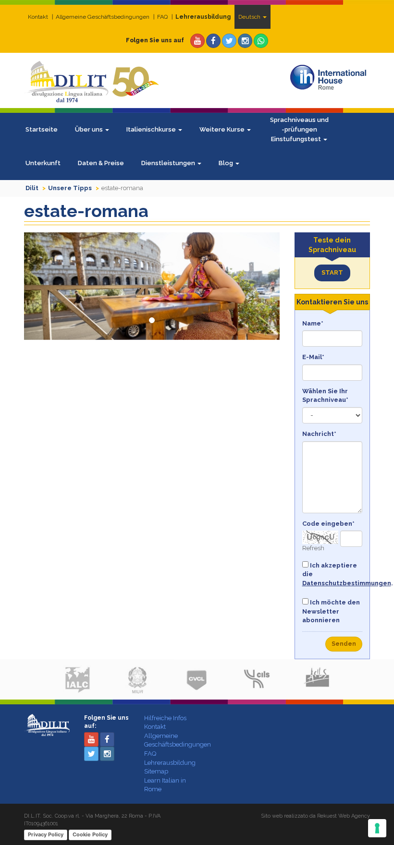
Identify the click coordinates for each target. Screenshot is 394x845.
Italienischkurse (151, 129)
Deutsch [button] (250, 16)
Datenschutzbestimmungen (346, 583)
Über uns (89, 129)
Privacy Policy (45, 834)
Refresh (313, 548)
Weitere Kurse (222, 129)
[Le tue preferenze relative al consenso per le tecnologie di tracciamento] (377, 828)
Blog (226, 163)
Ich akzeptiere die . (332, 574)
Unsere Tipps (70, 188)
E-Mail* (313, 357)
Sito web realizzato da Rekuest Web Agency (315, 816)
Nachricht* (319, 433)
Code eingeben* (328, 523)
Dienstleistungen (169, 163)
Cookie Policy (90, 834)
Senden (344, 643)
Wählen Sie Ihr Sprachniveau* (325, 395)
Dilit (31, 188)
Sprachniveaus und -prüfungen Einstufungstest (299, 129)
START (332, 272)
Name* (312, 323)
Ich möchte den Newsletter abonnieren (331, 611)
